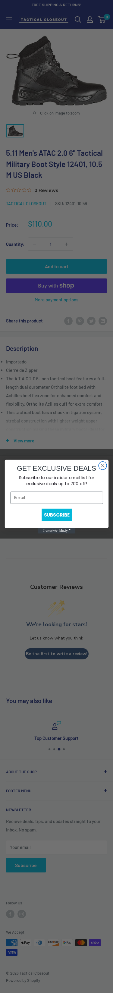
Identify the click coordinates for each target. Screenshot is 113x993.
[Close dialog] (103, 465)
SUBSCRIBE (56, 514)
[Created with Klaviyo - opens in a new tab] (56, 530)
